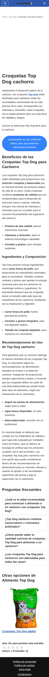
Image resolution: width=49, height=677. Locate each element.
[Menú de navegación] (5, 3)
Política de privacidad (24, 661)
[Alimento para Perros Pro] (24, 3)
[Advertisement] (24, 44)
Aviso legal (24, 669)
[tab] (24, 505)
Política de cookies (24, 665)
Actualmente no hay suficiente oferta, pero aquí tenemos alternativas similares (24, 143)
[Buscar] (45, 3)
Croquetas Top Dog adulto (19, 631)
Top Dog (12, 17)
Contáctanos (24, 674)
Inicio (4, 17)
